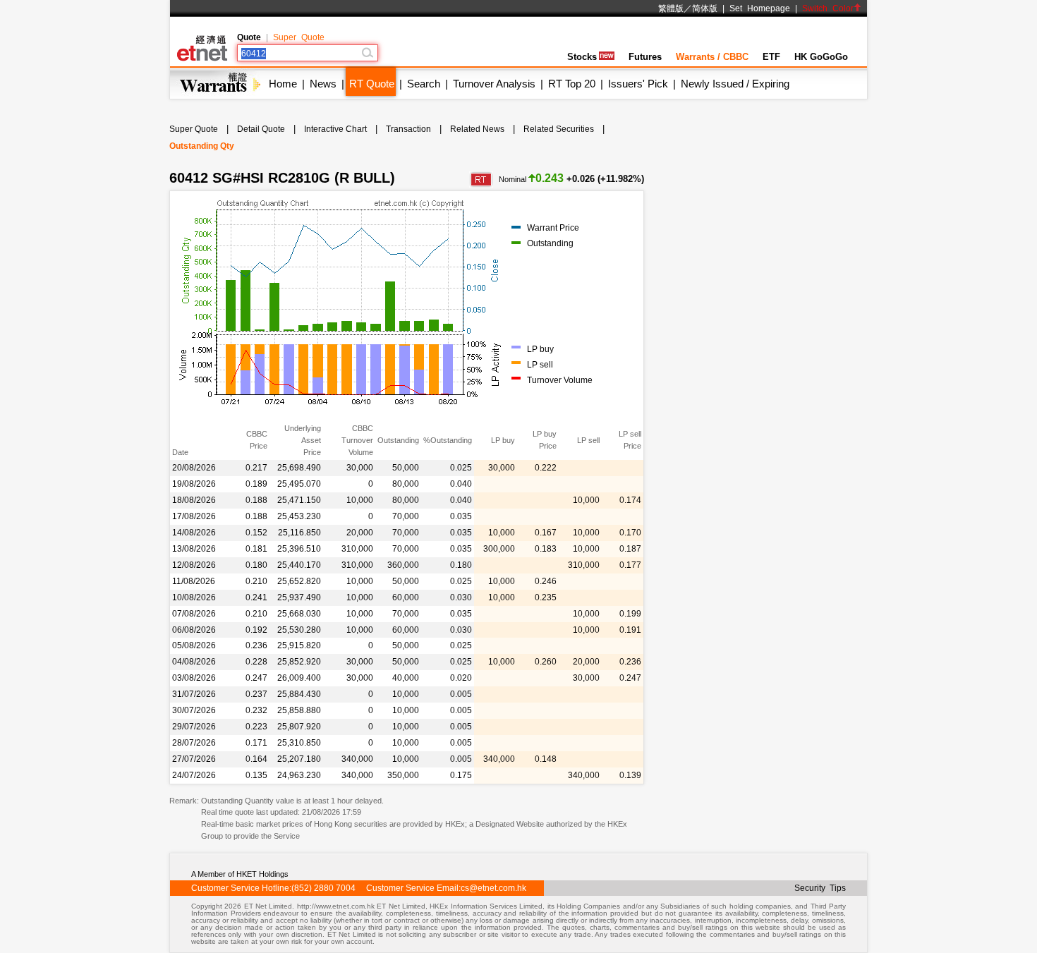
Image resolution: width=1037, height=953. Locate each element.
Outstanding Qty (201, 146)
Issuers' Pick (638, 84)
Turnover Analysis (494, 84)
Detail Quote (261, 129)
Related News (477, 129)
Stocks (582, 56)
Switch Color (828, 8)
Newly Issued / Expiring (735, 84)
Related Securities (558, 129)
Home (283, 84)
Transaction (408, 129)
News (323, 84)
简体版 (704, 8)
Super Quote (299, 37)
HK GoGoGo (821, 56)
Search (423, 84)
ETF (771, 56)
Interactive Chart (335, 129)
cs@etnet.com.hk (493, 888)
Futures (645, 56)
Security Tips (820, 888)
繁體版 (671, 8)
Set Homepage (759, 8)
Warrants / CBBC (712, 56)
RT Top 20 (571, 84)
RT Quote (371, 84)
